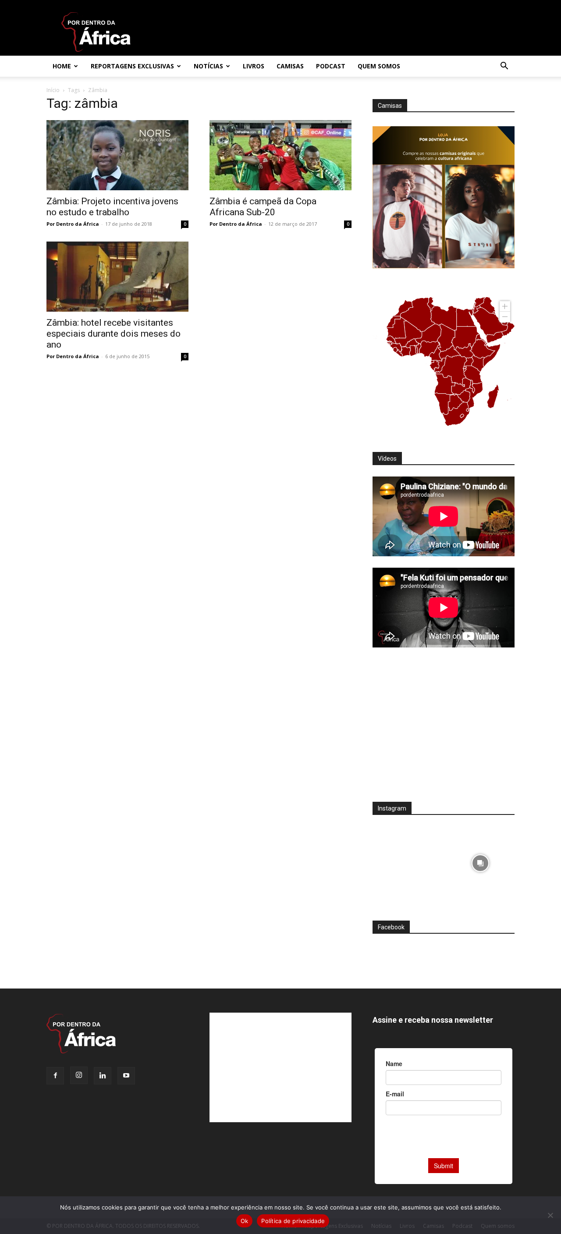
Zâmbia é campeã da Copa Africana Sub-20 (262, 206)
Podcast (330, 66)
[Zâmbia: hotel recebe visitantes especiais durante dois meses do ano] (117, 277)
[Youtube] (126, 1076)
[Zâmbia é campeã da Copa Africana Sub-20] (280, 155)
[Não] (550, 1215)
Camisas (290, 66)
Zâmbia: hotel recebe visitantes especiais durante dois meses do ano (113, 333)
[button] (504, 67)
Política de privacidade (293, 1220)
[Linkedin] (102, 1076)
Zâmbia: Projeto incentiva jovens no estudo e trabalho (112, 206)
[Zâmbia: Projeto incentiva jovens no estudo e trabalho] (117, 155)
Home (62, 66)
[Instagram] (79, 1075)
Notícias (208, 66)
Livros (253, 66)
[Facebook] (55, 1076)
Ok (245, 1220)
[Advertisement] (444, 730)
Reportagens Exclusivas (132, 66)
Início (53, 90)
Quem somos (379, 66)
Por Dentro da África (72, 223)
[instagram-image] (407, 860)
